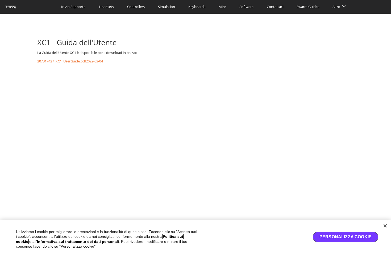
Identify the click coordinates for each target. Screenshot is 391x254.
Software (246, 6)
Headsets (106, 6)
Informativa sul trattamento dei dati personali (78, 241)
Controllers (136, 6)
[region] (195, 237)
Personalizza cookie (345, 237)
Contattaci (275, 6)
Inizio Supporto (73, 6)
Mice (222, 6)
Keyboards (196, 6)
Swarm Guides (308, 6)
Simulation (166, 6)
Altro (336, 6)
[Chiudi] (385, 226)
